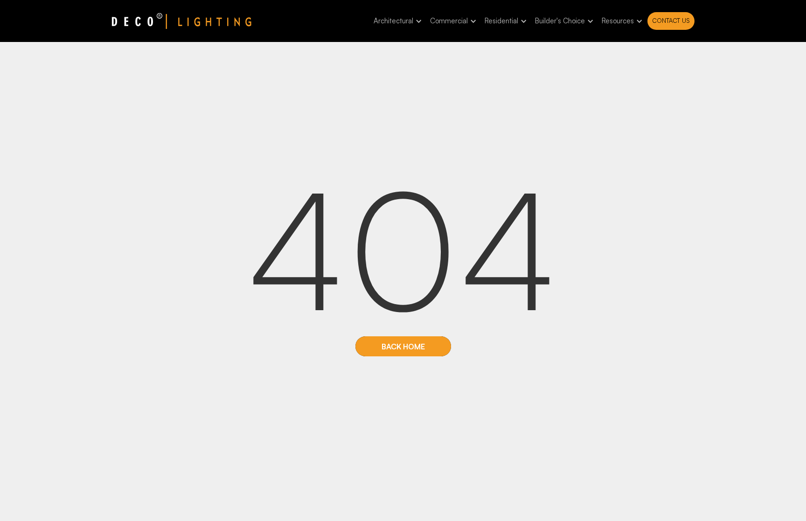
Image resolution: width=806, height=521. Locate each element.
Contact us (671, 20)
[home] (181, 21)
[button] (396, 21)
